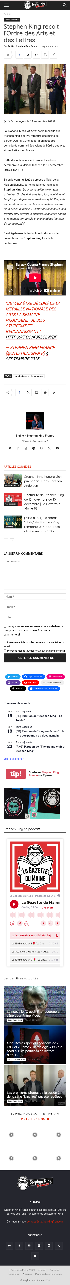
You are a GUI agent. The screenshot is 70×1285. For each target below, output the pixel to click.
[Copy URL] (53, 55)
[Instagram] (27, 448)
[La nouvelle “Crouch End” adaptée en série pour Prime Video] (35, 1005)
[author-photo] (35, 430)
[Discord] (11, 448)
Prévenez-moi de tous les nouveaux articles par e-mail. (36, 650)
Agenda (42, 1270)
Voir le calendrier (14, 758)
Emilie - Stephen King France (22, 46)
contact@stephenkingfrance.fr (45, 1221)
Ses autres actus (12, 20)
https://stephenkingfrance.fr (35, 441)
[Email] (36, 55)
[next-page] (12, 540)
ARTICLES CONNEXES (17, 466)
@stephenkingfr (35, 1119)
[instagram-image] (11, 1134)
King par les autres (16, 1059)
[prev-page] (6, 540)
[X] (28, 55)
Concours (54, 1270)
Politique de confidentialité (48, 1273)
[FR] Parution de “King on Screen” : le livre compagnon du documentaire (40, 733)
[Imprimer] (45, 55)
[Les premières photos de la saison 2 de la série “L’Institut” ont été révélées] (35, 1085)
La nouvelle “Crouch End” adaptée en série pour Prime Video (34, 1013)
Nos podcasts (10, 504)
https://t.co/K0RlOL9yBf (31, 337)
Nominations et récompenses (29, 376)
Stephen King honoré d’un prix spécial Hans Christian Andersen (43, 481)
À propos (27, 1273)
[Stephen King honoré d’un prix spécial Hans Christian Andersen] (13, 480)
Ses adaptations (15, 1020)
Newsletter (13, 1273)
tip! (15, 773)
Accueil (8, 14)
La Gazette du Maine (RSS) (21, 1270)
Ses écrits (9, 526)
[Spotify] (35, 448)
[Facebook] (19, 55)
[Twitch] (43, 448)
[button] (6, 5)
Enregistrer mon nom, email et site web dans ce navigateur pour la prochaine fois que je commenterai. (33, 630)
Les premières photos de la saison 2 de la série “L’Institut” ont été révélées (34, 1094)
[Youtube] (58, 448)
